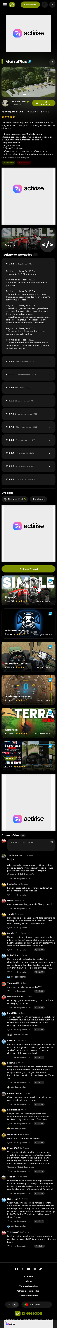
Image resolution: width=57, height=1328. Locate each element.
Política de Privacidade (28, 1290)
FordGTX (12, 1013)
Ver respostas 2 (21, 1035)
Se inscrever (46, 103)
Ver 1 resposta (18, 977)
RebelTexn (12, 1199)
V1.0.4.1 (21, 414)
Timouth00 (13, 983)
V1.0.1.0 (21, 466)
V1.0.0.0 (21, 479)
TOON (10, 914)
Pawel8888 (13, 1134)
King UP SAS (37, 1319)
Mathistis (12, 884)
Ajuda (28, 1281)
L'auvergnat (13, 1110)
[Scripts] (47, 244)
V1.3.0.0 (20, 361)
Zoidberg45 (13, 1232)
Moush (10, 900)
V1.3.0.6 (19, 264)
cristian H (12, 1177)
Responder (22, 878)
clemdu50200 (14, 1093)
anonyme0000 (15, 996)
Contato (28, 1276)
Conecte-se (30, 4)
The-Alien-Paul (18, 101)
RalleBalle (12, 955)
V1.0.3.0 (20, 440)
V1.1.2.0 (18, 388)
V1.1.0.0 (20, 401)
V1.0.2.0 (21, 453)
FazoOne (12, 1063)
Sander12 (12, 933)
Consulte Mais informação (15, 157)
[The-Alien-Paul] (5, 103)
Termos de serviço (28, 1286)
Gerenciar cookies (28, 1295)
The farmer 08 (14, 855)
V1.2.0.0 (21, 374)
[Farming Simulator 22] (29, 61)
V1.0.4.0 (21, 427)
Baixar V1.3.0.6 (30, 569)
